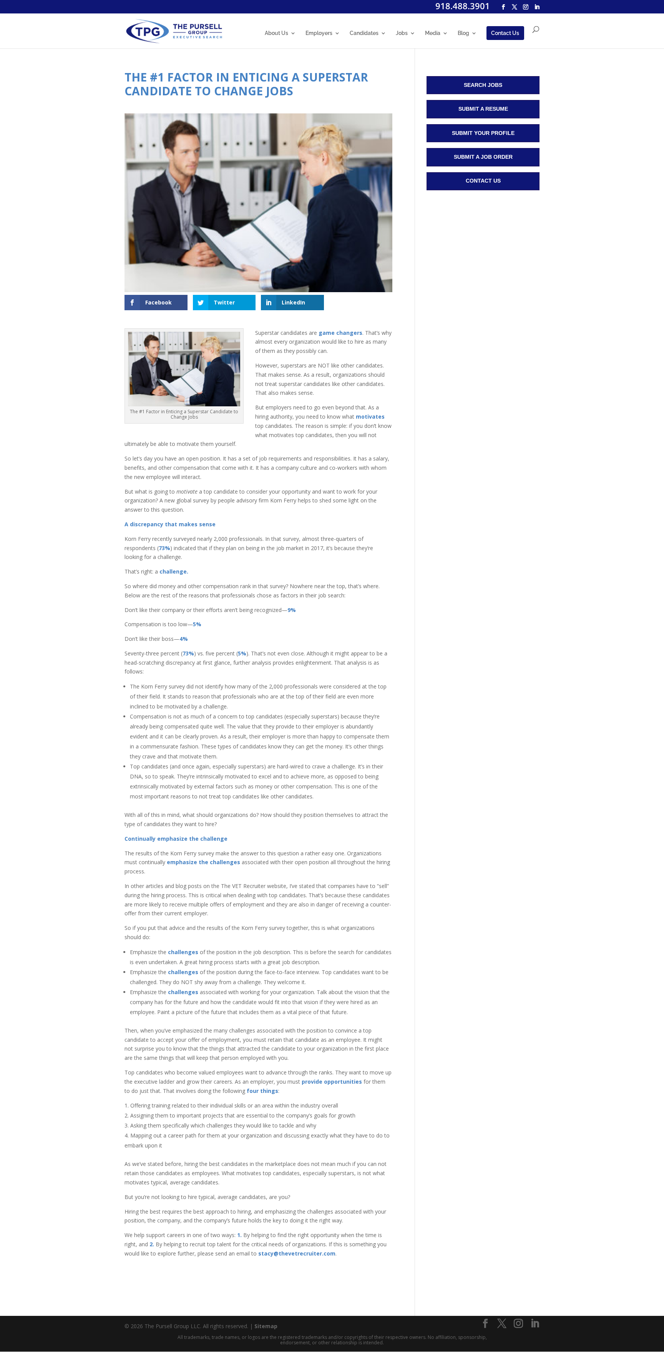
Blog (463, 33)
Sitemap (265, 1326)
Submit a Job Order (483, 157)
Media (432, 33)
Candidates (364, 33)
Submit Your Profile (483, 133)
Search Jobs (483, 85)
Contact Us (505, 33)
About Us (276, 33)
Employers (318, 33)
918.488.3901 (462, 6)
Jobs (402, 33)
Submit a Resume (483, 109)
